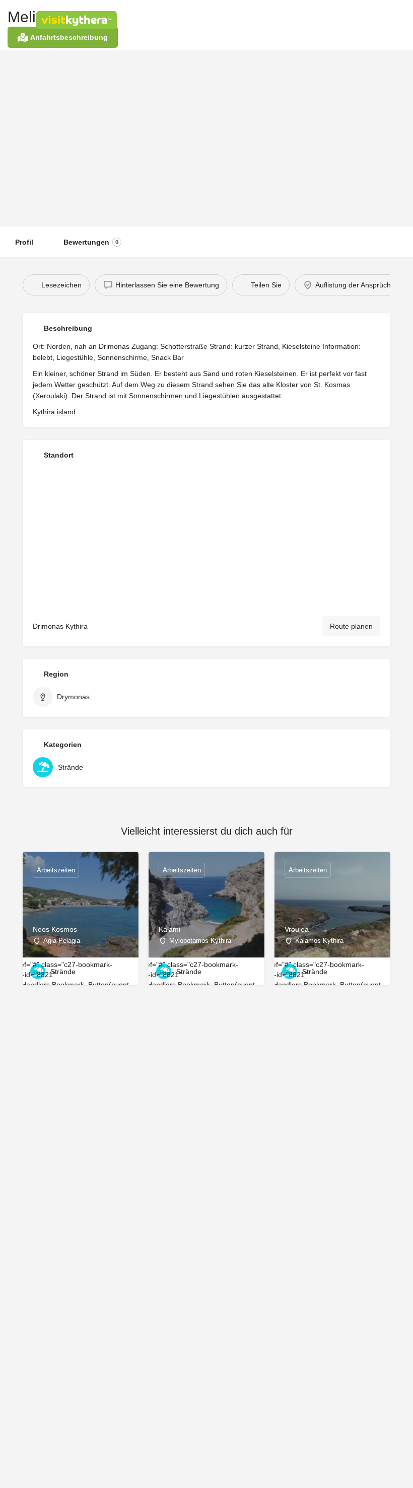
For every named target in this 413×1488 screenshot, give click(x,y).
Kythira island (54, 412)
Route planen (351, 626)
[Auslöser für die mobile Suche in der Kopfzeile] (398, 19)
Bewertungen (90, 242)
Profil (24, 242)
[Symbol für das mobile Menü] (15, 20)
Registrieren (343, 20)
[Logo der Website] (77, 20)
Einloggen (289, 20)
